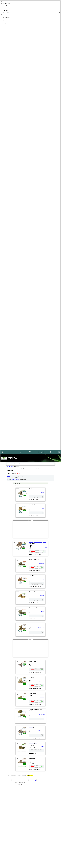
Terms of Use (3, 24)
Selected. (42, 492)
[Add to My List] (17, 489)
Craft (9, 477)
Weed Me (42, 611)
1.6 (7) (31, 762)
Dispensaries (5, 8)
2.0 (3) (30, 563)
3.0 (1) (30, 492)
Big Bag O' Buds (42, 714)
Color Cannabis (41, 563)
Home (7, 466)
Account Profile (6, 15)
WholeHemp (42, 746)
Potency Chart (17, 483)
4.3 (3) (32, 746)
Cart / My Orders (6, 12)
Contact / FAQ (3, 21)
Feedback (2, 25)
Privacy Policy (3, 22)
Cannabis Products (6, 3)
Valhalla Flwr (42, 664)
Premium (17, 479)
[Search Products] (30, 452)
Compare (38, 499)
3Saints (43, 508)
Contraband (42, 697)
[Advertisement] (30, 529)
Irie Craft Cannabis (41, 627)
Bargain (13, 479)
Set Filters (23, 782)
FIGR (46, 547)
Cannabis (8, 452)
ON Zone (18, 473)
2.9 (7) (30, 681)
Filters (39, 468)
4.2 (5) (30, 508)
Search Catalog (5, 10)
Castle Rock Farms (41, 730)
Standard (8, 476)
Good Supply (42, 595)
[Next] (29, 780)
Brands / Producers (6, 5)
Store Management (6, 17)
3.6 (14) (31, 547)
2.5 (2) (31, 697)
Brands (14, 452)
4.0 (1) (30, 628)
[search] (7, 463)
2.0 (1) (30, 611)
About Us (2, 20)
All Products (11, 466)
